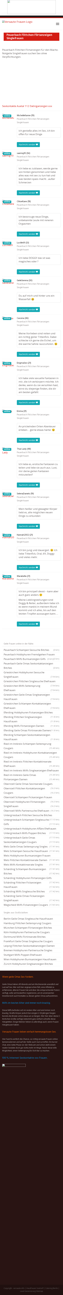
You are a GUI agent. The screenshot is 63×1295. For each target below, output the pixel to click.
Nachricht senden (27, 144)
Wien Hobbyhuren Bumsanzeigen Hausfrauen (30, 959)
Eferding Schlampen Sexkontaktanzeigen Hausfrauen (31, 737)
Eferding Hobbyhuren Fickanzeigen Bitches (31, 713)
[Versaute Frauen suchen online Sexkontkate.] (17, 24)
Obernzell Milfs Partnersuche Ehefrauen (31, 810)
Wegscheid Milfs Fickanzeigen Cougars (31, 904)
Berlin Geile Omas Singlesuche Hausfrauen (28, 918)
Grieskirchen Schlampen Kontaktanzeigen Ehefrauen (31, 706)
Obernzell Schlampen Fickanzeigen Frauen (31, 798)
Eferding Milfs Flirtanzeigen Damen (31, 726)
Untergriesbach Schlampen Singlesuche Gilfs (31, 822)
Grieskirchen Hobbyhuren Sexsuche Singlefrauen (31, 674)
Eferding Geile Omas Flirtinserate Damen (31, 730)
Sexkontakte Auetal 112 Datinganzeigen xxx (27, 106)
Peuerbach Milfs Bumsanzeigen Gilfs (28, 659)
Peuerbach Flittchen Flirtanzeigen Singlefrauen (33, 120)
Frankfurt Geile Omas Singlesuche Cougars (28, 941)
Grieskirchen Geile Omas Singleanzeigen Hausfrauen (31, 697)
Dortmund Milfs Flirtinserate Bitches (25, 936)
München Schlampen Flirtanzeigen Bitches (28, 927)
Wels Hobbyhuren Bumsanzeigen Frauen (31, 856)
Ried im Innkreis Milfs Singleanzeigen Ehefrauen (31, 771)
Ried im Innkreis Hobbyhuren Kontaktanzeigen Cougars (31, 755)
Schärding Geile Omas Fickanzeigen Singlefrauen (31, 898)
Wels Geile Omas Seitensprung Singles (31, 846)
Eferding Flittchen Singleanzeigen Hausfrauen (31, 719)
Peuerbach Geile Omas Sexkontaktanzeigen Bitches (31, 666)
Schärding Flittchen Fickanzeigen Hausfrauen (31, 885)
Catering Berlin (51, 1288)
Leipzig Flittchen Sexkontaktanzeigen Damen (29, 945)
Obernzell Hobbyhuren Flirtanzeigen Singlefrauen (31, 804)
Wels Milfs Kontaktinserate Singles (31, 865)
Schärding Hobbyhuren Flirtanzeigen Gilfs (31, 878)
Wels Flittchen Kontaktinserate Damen (31, 860)
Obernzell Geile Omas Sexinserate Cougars (31, 784)
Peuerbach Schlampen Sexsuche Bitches (31, 650)
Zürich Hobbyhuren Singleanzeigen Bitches (28, 963)
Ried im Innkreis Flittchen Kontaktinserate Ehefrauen (31, 764)
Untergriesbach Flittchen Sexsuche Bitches (31, 815)
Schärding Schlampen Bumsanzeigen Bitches (31, 871)
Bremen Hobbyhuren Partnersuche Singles (28, 950)
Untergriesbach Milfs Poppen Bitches (31, 833)
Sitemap (39, 1291)
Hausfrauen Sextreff (34, 1288)
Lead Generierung (28, 1291)
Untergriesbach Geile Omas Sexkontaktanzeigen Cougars (31, 840)
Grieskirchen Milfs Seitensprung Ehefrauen (31, 688)
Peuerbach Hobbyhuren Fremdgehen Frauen (31, 655)
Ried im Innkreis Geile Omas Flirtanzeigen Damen (31, 777)
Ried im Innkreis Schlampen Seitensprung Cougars (31, 746)
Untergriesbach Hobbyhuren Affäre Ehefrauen (31, 829)
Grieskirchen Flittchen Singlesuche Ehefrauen (31, 682)
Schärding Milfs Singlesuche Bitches (31, 891)
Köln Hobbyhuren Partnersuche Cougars (27, 932)
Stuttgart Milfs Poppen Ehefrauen (23, 954)
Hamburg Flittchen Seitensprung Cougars (27, 923)
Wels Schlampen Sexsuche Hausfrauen (31, 851)
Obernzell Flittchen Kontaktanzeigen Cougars (31, 790)
